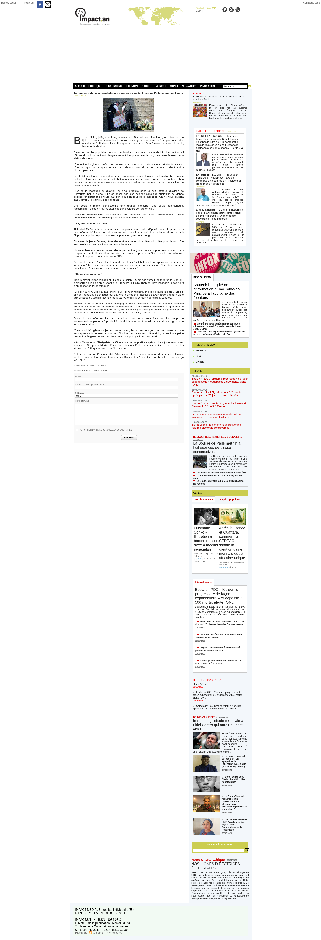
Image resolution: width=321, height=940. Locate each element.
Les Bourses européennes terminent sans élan (221, 472)
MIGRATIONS (189, 86)
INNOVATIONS (208, 86)
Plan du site (81, 932)
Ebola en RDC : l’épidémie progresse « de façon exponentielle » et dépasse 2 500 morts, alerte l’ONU (220, 381)
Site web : (80, 393)
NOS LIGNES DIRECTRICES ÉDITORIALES (215, 866)
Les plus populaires (230, 499)
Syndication (98, 932)
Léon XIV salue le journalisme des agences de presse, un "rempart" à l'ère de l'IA (219, 332)
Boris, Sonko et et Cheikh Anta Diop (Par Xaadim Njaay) (233, 779)
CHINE (199, 361)
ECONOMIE (133, 86)
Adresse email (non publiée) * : (91, 385)
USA (198, 356)
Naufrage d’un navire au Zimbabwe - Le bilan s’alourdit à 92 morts (218, 662)
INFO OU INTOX (202, 277)
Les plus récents (203, 499)
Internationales (203, 582)
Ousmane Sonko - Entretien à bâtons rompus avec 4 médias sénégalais (206, 538)
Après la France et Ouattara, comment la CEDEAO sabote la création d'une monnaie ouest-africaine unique (232, 543)
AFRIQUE (161, 86)
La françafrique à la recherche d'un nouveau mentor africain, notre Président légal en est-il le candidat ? (234, 803)
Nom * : (78, 377)
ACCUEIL (80, 86)
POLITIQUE (95, 86)
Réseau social (8, 2)
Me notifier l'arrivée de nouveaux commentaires (106, 430)
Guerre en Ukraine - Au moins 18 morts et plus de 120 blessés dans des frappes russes (219, 623)
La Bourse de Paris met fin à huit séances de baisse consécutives (216, 447)
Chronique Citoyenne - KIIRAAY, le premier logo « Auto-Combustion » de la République (234, 824)
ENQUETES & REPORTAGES (211, 131)
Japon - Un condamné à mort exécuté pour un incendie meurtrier (217, 649)
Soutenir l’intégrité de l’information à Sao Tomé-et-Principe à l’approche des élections (216, 291)
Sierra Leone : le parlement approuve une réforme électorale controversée (216, 426)
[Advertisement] (160, 54)
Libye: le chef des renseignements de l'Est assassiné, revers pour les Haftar (216, 415)
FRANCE (200, 350)
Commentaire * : (83, 401)
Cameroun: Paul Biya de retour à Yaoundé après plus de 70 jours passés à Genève (216, 394)
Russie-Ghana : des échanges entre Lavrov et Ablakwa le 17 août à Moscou (219, 405)
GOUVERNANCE (114, 86)
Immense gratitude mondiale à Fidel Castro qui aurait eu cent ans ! (218, 725)
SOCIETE (147, 86)
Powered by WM (114, 932)
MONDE (174, 86)
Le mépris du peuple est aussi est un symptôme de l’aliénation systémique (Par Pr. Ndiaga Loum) (234, 761)
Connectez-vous (311, 2)
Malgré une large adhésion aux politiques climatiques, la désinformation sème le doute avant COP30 (217, 326)
